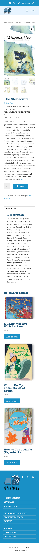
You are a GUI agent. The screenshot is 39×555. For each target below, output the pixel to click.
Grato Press (10, 536)
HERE (23, 179)
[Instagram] (14, 3)
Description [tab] (11, 208)
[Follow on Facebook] (22, 477)
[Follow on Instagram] (28, 477)
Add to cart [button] (12, 336)
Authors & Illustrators (15, 513)
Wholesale (9, 528)
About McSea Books (13, 517)
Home (6, 22)
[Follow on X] (33, 477)
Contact (8, 521)
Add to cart (20, 186)
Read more (12, 462)
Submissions (10, 532)
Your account (11, 506)
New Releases (15, 22)
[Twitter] (19, 3)
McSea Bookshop (12, 498)
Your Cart (9, 502)
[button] (31, 29)
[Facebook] (10, 3)
